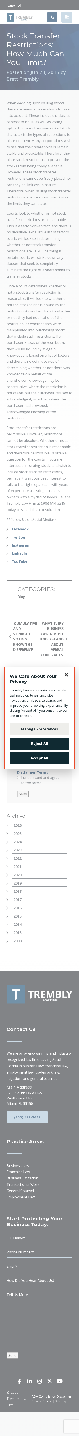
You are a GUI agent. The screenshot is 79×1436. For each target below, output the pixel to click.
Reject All (39, 743)
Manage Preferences (39, 729)
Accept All (39, 758)
